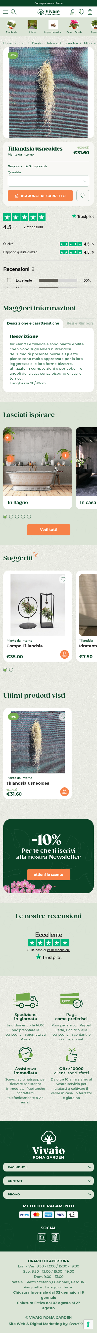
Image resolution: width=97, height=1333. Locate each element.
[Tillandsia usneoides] (37, 742)
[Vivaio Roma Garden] (48, 11)
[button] (5, 517)
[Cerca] (13, 12)
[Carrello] (90, 12)
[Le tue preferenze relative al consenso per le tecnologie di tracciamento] (88, 1324)
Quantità (14, 172)
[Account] (73, 12)
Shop (22, 43)
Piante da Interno (45, 43)
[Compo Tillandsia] (37, 605)
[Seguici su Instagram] (42, 1237)
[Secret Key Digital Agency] (78, 1323)
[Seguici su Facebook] (55, 1237)
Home (8, 43)
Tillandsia (71, 43)
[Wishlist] (81, 12)
